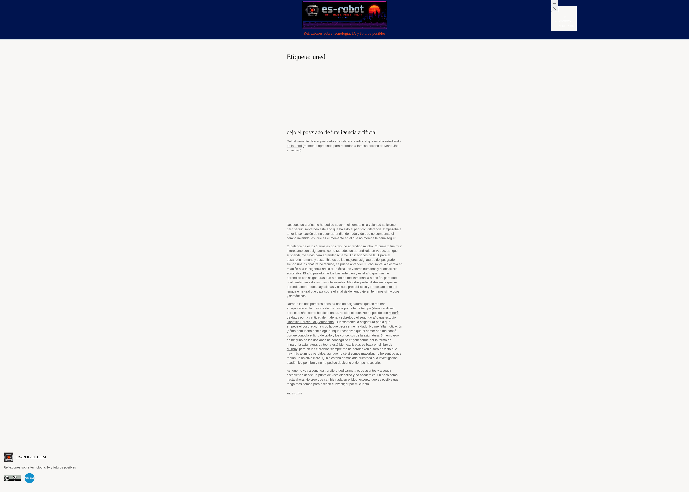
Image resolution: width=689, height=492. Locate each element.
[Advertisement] (344, 89)
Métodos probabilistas (362, 282)
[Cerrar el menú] (554, 9)
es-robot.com (31, 457)
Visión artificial (383, 308)
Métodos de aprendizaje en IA (357, 251)
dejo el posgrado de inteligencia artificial (332, 132)
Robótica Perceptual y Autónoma (310, 322)
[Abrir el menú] (554, 3)
